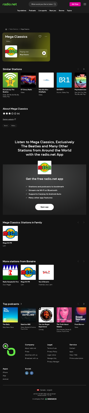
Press (27, 351)
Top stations (21, 10)
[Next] (84, 68)
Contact (72, 348)
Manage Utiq (51, 358)
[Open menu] (84, 4)
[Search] (54, 4)
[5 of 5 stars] (15, 113)
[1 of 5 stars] (4, 113)
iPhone (5, 372)
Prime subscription (76, 358)
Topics (69, 10)
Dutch (6, 125)
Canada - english (46, 390)
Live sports (42, 10)
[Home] (6, 29)
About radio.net (30, 348)
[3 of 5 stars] (9, 113)
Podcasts (32, 10)
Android (5, 379)
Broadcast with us (31, 358)
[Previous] (78, 68)
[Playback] (44, 53)
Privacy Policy (52, 351)
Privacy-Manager (53, 362)
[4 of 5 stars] (12, 113)
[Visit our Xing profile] (32, 373)
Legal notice (51, 355)
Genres (61, 10)
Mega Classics (24, 54)
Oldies (8, 41)
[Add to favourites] (40, 36)
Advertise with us (31, 355)
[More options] (46, 36)
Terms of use (52, 348)
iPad (4, 376)
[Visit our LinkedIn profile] (27, 373)
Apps (71, 351)
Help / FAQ (73, 355)
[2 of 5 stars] (6, 113)
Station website (8, 119)
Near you (52, 10)
